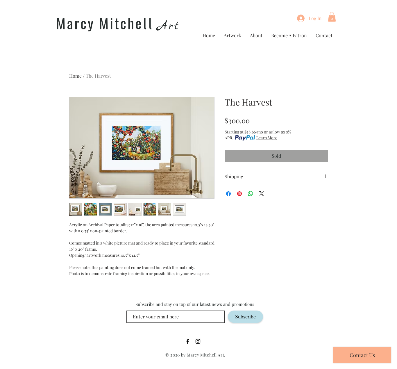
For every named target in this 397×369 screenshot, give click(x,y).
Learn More (266, 137)
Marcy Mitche (99, 23)
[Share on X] (261, 193)
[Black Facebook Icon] (188, 341)
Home (75, 76)
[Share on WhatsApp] (250, 193)
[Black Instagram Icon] (198, 341)
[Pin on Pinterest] (239, 193)
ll (148, 24)
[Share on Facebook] (228, 193)
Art (168, 26)
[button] (332, 17)
